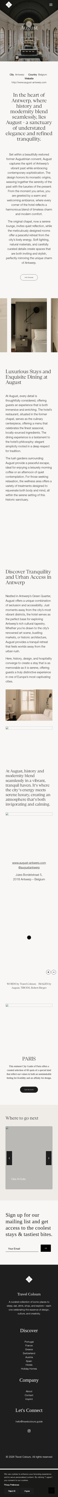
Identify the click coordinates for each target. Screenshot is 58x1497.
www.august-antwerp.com (29, 862)
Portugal (29, 1341)
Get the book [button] (29, 1089)
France (29, 1345)
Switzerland (29, 1353)
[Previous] (9, 1165)
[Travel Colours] (9, 4)
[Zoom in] (48, 972)
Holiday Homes (29, 1368)
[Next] (48, 1165)
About (29, 1391)
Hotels (29, 1364)
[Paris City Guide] (29, 1027)
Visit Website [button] (29, 40)
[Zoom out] (54, 972)
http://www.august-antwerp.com (29, 82)
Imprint (29, 1399)
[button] (51, 4)
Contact (29, 1395)
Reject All (11, 1491)
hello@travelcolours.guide (29, 1421)
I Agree (27, 1491)
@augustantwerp (29, 867)
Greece (29, 1349)
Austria (29, 1357)
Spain (29, 1361)
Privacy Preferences (11, 1485)
